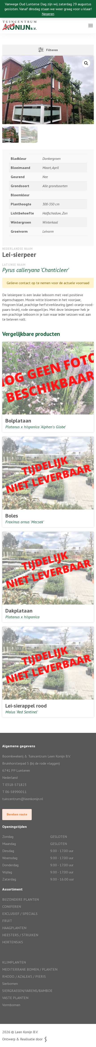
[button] (86, 63)
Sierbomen (10, 983)
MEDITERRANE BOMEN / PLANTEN (29, 969)
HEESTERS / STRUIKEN (20, 935)
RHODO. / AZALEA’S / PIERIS (24, 976)
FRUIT (7, 920)
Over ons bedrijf (15, 21)
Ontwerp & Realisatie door (23, 1039)
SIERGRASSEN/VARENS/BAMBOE (27, 990)
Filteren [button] (51, 50)
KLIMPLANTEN (14, 962)
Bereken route (17, 814)
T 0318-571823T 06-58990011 (14, 788)
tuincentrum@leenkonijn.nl (22, 799)
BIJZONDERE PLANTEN (20, 899)
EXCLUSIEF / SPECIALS (20, 913)
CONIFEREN (11, 906)
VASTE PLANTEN (15, 997)
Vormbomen (11, 1005)
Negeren (48, 14)
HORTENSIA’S (12, 942)
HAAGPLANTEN (14, 928)
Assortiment (12, 30)
